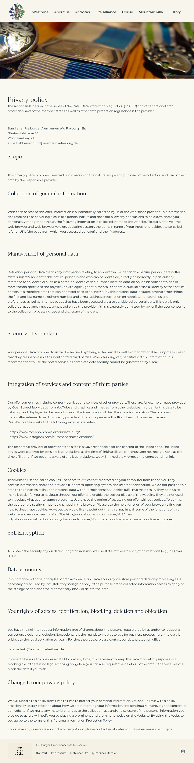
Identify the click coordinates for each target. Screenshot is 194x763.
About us (62, 12)
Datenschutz (79, 753)
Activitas (82, 12)
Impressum (58, 753)
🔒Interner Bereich (105, 753)
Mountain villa (151, 12)
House (127, 12)
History (175, 12)
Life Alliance (105, 12)
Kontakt (41, 753)
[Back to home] (17, 12)
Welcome (40, 12)
